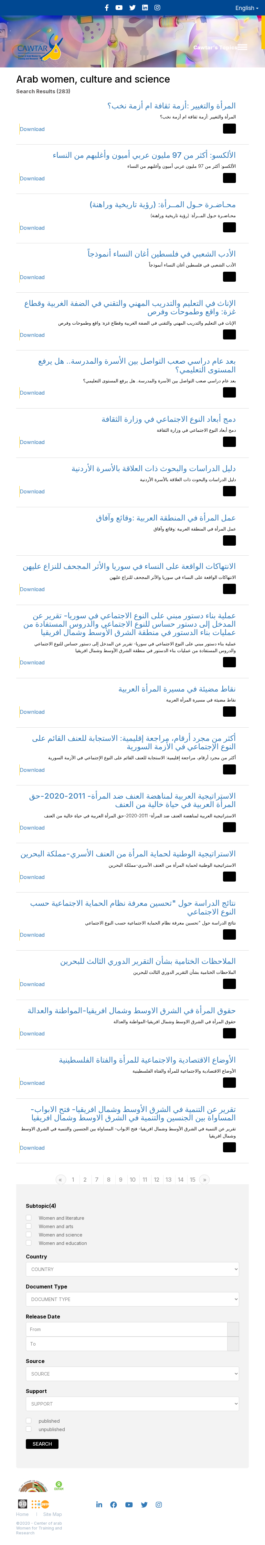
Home (22, 1514)
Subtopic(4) (41, 1206)
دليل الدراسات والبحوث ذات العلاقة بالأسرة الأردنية (153, 468)
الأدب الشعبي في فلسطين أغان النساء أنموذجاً (162, 253)
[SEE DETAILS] (229, 129)
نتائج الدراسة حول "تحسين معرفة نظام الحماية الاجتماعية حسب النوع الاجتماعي (133, 907)
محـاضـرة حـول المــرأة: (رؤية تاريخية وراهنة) (163, 204)
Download (32, 129)
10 (133, 1179)
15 (193, 1179)
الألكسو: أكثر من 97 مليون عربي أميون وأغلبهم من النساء (144, 155)
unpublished (52, 1429)
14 (181, 1179)
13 (168, 1179)
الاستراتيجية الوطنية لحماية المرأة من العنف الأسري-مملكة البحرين (128, 853)
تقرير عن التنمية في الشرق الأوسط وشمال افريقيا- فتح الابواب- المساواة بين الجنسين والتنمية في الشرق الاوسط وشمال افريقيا (133, 1113)
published (49, 1421)
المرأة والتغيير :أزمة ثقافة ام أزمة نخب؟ (171, 105)
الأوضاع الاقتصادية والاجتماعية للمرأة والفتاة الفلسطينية (147, 1060)
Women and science (60, 1234)
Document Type (46, 1286)
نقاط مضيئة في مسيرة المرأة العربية (177, 688)
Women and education (63, 1243)
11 (145, 1179)
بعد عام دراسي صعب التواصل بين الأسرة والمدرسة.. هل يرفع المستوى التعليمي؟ (137, 365)
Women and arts (56, 1226)
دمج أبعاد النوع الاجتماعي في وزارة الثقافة (168, 419)
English (245, 8)
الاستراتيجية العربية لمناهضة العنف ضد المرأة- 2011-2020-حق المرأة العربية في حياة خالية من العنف (132, 800)
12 (156, 1179)
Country (36, 1256)
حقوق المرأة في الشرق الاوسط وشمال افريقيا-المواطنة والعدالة (131, 1010)
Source (35, 1361)
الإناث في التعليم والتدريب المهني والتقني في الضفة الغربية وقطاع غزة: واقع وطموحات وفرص (130, 307)
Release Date (43, 1316)
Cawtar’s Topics (215, 47)
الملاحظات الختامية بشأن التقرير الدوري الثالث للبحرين (148, 961)
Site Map (52, 1514)
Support (36, 1391)
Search (42, 1444)
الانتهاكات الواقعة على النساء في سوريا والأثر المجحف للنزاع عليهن (129, 566)
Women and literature (61, 1218)
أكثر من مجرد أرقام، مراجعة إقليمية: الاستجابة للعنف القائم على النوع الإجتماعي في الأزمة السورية (134, 742)
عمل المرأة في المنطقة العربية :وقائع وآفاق (166, 517)
